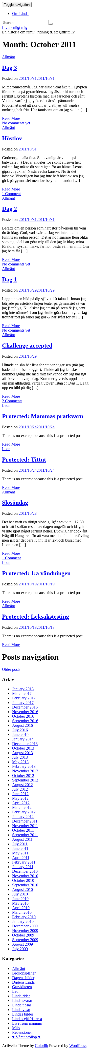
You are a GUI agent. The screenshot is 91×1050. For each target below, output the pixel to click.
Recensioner (22, 1032)
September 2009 (25, 940)
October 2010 (23, 880)
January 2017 (23, 702)
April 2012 (21, 803)
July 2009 (20, 949)
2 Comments (12, 401)
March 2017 (22, 693)
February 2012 (24, 812)
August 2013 (22, 753)
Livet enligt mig (14, 27)
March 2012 (22, 807)
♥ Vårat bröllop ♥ (26, 1037)
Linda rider (21, 996)
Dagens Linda (23, 982)
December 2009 (25, 926)
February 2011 (23, 862)
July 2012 (20, 789)
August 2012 (22, 784)
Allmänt (8, 57)
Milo (16, 1028)
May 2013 (20, 762)
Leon (6, 405)
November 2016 (25, 712)
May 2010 (20, 903)
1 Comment (11, 194)
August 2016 (22, 725)
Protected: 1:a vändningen (36, 573)
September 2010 (25, 885)
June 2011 (20, 848)
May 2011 (20, 853)
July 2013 (20, 757)
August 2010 (22, 889)
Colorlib (41, 1045)
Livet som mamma (27, 1023)
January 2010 (23, 921)
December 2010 (25, 871)
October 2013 (23, 748)
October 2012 (23, 775)
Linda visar (21, 1009)
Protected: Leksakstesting (35, 616)
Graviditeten (22, 987)
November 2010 (25, 876)
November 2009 (25, 930)
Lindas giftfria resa (27, 1019)
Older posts (11, 669)
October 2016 (23, 716)
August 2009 (22, 944)
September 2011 (25, 835)
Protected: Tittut (24, 459)
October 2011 (23, 830)
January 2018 (23, 689)
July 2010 (20, 894)
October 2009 (23, 935)
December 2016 (25, 707)
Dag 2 (9, 208)
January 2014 (23, 739)
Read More (11, 118)
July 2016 (20, 730)
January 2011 (22, 867)
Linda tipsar (21, 1005)
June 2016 (20, 734)
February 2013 (24, 766)
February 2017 (24, 698)
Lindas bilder (22, 1014)
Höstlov (12, 138)
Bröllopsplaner (24, 973)
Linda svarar (22, 1000)
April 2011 (20, 857)
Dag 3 (9, 67)
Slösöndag (15, 502)
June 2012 (20, 794)
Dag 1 (9, 279)
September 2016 (25, 721)
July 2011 (20, 844)
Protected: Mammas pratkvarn (42, 416)
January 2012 (23, 816)
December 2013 (25, 743)
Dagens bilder (23, 978)
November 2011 (25, 826)
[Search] (51, 24)
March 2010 (22, 912)
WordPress (77, 1045)
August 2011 (22, 839)
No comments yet (16, 123)
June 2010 (20, 898)
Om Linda (20, 13)
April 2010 (21, 908)
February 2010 (24, 917)
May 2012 (20, 798)
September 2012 (25, 780)
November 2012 (25, 771)
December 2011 (24, 821)
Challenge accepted (27, 345)
